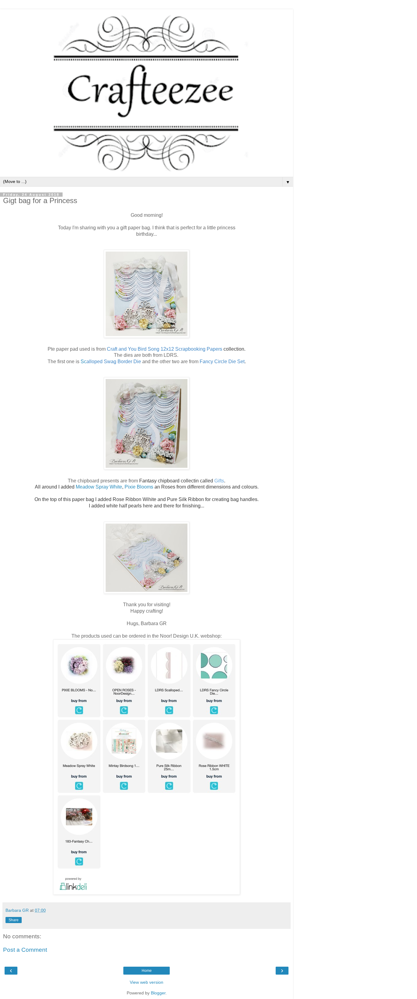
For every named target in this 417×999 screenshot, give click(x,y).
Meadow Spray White (99, 486)
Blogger (158, 992)
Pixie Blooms (139, 486)
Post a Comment (25, 950)
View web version (146, 982)
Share (14, 920)
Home (147, 971)
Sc (111, 361)
